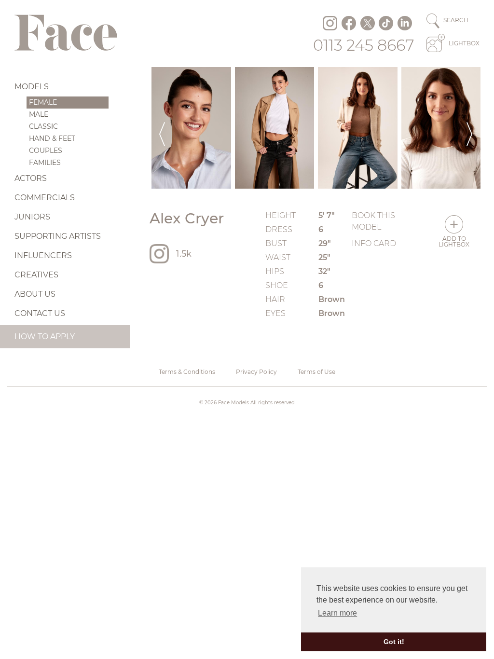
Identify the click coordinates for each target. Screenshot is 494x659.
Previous (162, 128)
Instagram (330, 23)
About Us (34, 294)
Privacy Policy (256, 371)
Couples (45, 150)
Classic (43, 126)
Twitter (367, 23)
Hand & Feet (52, 138)
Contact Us (39, 313)
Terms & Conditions (187, 371)
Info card (374, 243)
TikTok (386, 23)
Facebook (349, 23)
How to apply (44, 336)
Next (469, 128)
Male (38, 114)
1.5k (184, 253)
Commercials (44, 197)
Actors (30, 178)
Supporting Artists (57, 236)
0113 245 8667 (363, 45)
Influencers (43, 255)
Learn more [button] (337, 613)
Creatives (36, 274)
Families (45, 162)
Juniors (32, 216)
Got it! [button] (394, 641)
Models (31, 86)
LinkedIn (405, 23)
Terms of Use (316, 371)
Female (43, 102)
